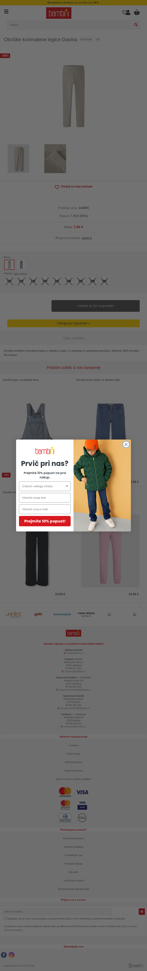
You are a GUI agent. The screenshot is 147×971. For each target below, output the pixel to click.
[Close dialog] (126, 444)
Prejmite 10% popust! (44, 521)
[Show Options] (67, 486)
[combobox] (43, 486)
